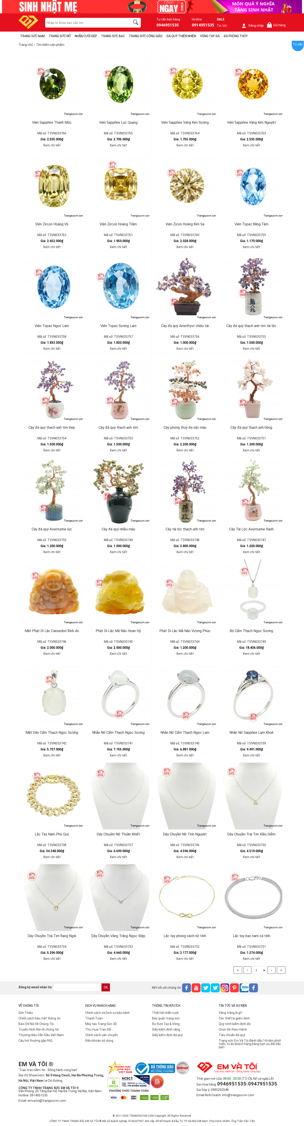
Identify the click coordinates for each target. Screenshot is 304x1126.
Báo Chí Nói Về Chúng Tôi (36, 1024)
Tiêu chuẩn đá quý (232, 1035)
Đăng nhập (256, 25)
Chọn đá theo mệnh (233, 1029)
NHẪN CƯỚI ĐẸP (86, 36)
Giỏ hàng (277, 25)
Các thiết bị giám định (234, 1018)
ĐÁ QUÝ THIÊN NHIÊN (181, 36)
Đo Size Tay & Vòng (166, 1024)
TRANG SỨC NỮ (60, 36)
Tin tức (222, 25)
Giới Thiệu (25, 1013)
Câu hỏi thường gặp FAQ (35, 1040)
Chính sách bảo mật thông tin (39, 1018)
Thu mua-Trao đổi (98, 1029)
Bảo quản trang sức (166, 1018)
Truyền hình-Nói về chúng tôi (38, 1029)
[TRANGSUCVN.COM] (28, 27)
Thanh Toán (94, 1018)
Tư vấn (298, 44)
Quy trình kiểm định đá (235, 1024)
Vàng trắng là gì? (230, 1013)
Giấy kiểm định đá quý (167, 1035)
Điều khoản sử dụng (99, 1040)
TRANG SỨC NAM (32, 36)
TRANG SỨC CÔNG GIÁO (145, 36)
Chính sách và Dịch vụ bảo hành (107, 1013)
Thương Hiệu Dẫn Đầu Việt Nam (41, 1035)
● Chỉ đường (53, 1080)
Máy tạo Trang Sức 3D (101, 1024)
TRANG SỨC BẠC (113, 36)
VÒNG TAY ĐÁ (210, 36)
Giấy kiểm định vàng (166, 1029)
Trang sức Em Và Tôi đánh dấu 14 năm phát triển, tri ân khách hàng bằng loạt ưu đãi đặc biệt (250, 1044)
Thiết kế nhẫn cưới (165, 1013)
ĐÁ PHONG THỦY (236, 36)
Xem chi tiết (52, 145)
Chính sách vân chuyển (101, 1035)
